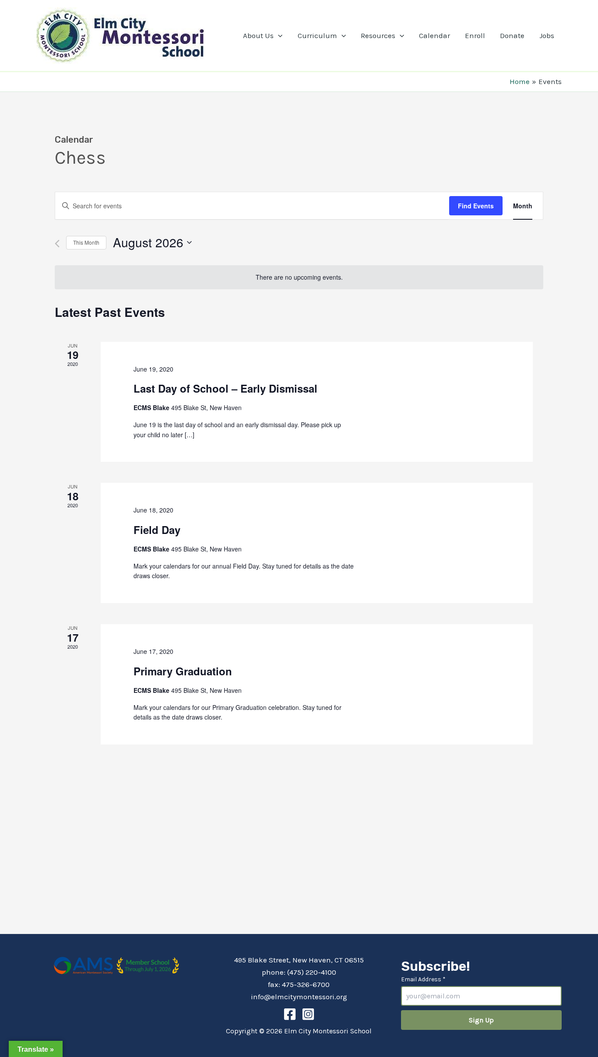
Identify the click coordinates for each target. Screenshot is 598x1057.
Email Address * (423, 979)
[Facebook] (289, 1014)
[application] (278, 35)
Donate (512, 35)
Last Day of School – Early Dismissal (225, 388)
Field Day (157, 529)
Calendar (434, 35)
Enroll (475, 35)
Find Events (476, 205)
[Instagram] (308, 1014)
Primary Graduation (183, 671)
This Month (86, 242)
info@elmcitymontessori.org (299, 996)
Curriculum (317, 35)
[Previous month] (57, 243)
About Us (258, 35)
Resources (378, 35)
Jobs (546, 35)
